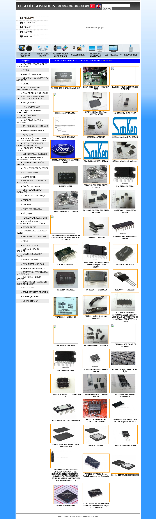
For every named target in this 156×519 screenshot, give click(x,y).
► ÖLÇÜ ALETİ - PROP (30, 186)
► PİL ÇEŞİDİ (26, 213)
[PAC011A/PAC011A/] (66, 287)
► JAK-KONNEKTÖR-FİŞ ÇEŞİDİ (34, 126)
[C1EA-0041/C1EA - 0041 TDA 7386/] (95, 84)
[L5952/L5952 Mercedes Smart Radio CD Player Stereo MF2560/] (95, 260)
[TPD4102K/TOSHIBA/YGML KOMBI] (66, 134)
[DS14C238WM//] (66, 183)
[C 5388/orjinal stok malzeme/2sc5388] (125, 158)
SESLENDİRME (78, 55)
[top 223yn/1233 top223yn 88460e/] (123, 207)
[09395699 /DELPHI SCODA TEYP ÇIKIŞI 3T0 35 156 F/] (123, 417)
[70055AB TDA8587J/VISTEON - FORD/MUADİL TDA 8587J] (63, 157)
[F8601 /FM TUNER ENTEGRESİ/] (124, 472)
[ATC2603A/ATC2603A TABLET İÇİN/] (123, 366)
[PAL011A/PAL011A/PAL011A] (66, 367)
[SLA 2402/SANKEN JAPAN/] (96, 158)
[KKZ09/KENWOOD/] (66, 262)
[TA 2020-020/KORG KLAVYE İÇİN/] (63, 85)
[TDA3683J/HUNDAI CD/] (66, 314)
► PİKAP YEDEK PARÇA (31, 209)
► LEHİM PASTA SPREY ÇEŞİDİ (34, 168)
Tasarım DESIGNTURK (90, 516)
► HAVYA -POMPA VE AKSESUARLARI (27, 116)
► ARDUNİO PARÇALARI (31, 74)
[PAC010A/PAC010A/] (125, 262)
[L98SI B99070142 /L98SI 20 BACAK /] (95, 392)
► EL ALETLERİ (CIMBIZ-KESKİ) (34, 93)
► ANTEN (25, 70)
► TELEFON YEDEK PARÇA (33, 269)
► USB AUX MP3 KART (30, 301)
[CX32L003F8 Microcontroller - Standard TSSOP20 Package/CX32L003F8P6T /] (95, 500)
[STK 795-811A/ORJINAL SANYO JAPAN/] (95, 109)
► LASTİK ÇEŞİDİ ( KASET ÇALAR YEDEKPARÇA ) (29, 144)
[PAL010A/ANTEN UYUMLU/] (66, 208)
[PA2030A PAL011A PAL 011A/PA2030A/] (95, 207)
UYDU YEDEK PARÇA (43, 55)
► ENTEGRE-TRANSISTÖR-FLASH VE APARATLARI (83, 61)
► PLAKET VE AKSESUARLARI (34, 218)
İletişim (60, 516)
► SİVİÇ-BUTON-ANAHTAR (32, 264)
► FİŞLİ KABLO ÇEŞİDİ (30, 107)
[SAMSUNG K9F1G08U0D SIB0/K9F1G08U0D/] (63, 442)
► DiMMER (25, 84)
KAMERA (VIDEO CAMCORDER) (60, 55)
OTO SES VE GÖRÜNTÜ (25, 55)
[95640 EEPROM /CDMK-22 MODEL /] (95, 366)
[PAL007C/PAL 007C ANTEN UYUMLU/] (95, 182)
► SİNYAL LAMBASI (29, 260)
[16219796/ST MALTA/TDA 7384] (96, 134)
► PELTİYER (26, 200)
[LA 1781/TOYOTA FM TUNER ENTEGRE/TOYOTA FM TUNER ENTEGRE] (123, 84)
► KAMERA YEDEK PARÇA (32, 130)
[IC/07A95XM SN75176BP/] (125, 110)
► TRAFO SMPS (28, 288)
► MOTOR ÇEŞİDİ (28, 177)
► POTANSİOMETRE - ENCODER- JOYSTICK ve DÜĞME (30, 222)
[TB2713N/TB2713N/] (96, 235)
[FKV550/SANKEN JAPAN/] (125, 443)
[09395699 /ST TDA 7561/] (66, 110)
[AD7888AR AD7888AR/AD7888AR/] (123, 392)
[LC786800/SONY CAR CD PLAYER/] (123, 341)
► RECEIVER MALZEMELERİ (33, 237)
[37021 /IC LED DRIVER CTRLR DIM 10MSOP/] (95, 417)
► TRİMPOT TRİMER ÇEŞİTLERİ (34, 292)
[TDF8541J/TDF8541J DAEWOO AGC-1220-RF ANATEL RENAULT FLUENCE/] (63, 232)
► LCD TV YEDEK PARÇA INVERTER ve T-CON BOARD (29, 158)
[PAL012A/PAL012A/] (125, 183)
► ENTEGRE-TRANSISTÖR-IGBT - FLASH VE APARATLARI (30, 98)
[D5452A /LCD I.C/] (96, 443)
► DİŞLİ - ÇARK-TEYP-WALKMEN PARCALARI (28, 88)
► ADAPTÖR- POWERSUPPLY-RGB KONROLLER (31, 65)
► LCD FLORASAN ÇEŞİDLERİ (34, 154)
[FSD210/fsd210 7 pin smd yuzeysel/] (95, 313)
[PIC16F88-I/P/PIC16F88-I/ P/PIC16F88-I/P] (96, 342)
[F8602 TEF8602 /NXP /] (66, 503)
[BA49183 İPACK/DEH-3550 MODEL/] (123, 234)
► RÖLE (24, 241)
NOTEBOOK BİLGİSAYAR (95, 55)
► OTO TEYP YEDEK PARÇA (33, 196)
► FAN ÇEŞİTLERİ (28, 102)
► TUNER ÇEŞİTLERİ (30, 297)
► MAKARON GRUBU (30, 173)
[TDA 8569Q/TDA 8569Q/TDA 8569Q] (66, 342)
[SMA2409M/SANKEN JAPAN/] (124, 134)
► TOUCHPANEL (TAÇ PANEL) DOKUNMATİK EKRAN (31, 283)
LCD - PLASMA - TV (113, 55)
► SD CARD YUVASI (29, 245)
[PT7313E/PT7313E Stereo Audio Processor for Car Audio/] (95, 471)
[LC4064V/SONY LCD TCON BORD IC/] (63, 392)
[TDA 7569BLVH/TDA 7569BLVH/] (64, 418)
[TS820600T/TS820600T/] (125, 287)
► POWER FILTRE (28, 227)
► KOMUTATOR (27, 135)
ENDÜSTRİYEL (130, 55)
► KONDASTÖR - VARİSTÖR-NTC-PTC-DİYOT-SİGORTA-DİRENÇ (31, 139)
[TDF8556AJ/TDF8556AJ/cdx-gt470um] (96, 287)
